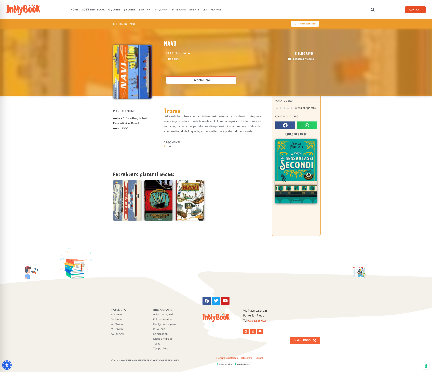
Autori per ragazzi (163, 314)
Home (74, 9)
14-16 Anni (179, 9)
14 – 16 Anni (117, 334)
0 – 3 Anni (116, 314)
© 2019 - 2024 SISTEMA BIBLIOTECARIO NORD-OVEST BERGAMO (145, 361)
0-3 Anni (114, 9)
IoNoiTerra (159, 329)
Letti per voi (211, 9)
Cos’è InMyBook (93, 9)
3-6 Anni (129, 9)
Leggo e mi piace (162, 339)
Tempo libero (160, 349)
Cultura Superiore (162, 319)
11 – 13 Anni (117, 329)
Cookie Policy (243, 364)
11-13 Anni (161, 9)
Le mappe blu (160, 334)
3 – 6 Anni (116, 319)
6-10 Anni (145, 9)
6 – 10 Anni (117, 324)
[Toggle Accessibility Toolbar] (7, 365)
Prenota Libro (201, 80)
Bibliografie (246, 358)
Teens (156, 344)
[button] (372, 9)
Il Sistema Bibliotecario (227, 358)
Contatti (259, 358)
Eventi (194, 9)
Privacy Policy (225, 364)
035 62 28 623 (257, 320)
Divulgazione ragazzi (164, 324)
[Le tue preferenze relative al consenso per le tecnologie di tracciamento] (426, 366)
